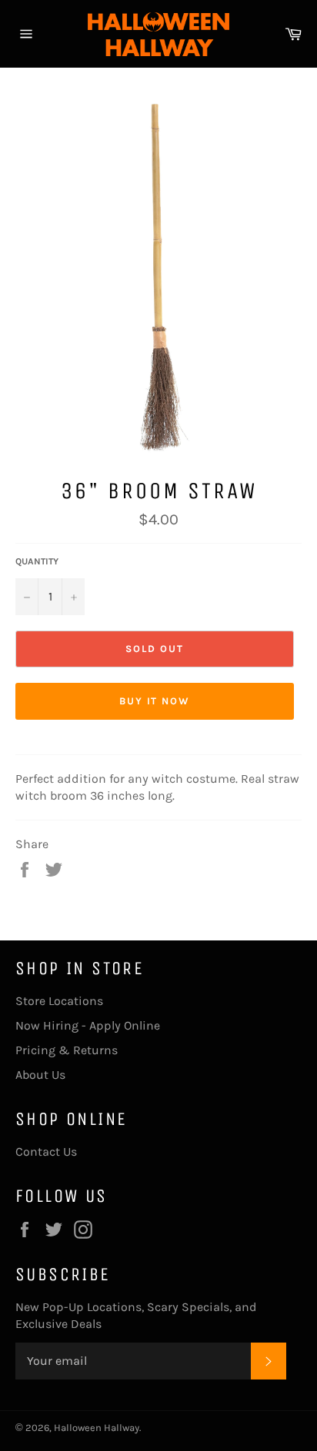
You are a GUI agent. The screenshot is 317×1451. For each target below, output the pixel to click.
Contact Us (46, 1151)
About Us (40, 1074)
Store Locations (59, 1000)
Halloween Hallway (96, 1427)
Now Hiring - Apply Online (87, 1025)
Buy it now (155, 701)
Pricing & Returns (66, 1050)
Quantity (36, 561)
